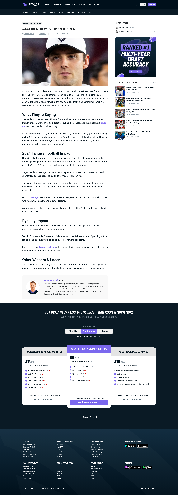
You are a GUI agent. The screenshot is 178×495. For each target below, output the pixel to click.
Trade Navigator (28, 473)
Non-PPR (60, 445)
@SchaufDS (42, 34)
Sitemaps (44, 488)
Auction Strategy (96, 454)
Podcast (60, 12)
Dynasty (43, 12)
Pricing (93, 476)
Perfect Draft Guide (29, 445)
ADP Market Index (29, 469)
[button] (49, 370)
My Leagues (94, 5)
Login (143, 5)
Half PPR (60, 447)
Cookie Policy (66, 488)
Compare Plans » (89, 417)
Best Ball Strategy (96, 452)
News (47, 5)
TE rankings (32, 197)
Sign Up (152, 5)
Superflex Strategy (97, 449)
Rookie (59, 473)
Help (92, 473)
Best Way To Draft (29, 447)
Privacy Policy (34, 488)
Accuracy (94, 471)
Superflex (60, 452)
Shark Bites (70, 12)
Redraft (35, 12)
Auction (59, 457)
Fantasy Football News (32, 23)
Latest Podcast (28, 457)
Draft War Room (28, 466)
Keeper (59, 478)
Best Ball (52, 12)
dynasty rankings (47, 247)
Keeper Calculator (29, 471)
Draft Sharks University (84, 12)
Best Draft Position (29, 454)
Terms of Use (54, 488)
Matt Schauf (29, 34)
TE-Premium (61, 476)
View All (154, 82)
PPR (58, 449)
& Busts (32, 452)
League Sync (95, 457)
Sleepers (26, 449)
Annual (105, 331)
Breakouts (26, 452)
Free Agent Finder (29, 476)
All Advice (26, 12)
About (93, 466)
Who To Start (27, 478)
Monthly (73, 331)
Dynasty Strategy (96, 447)
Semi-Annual (89, 331)
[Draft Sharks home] (30, 5)
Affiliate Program (96, 469)
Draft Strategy (95, 445)
